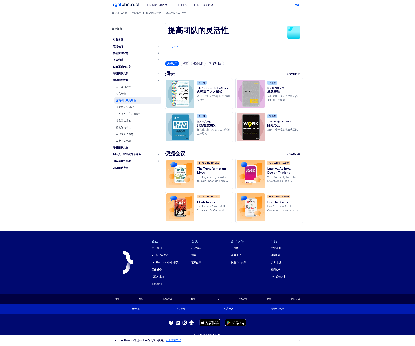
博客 (193, 255)
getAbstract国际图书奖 (165, 262)
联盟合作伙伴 (238, 262)
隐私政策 (135, 308)
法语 (269, 298)
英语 (117, 298)
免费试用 (276, 248)
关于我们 (157, 248)
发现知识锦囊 (119, 13)
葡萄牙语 (243, 298)
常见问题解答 (159, 276)
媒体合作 (236, 255)
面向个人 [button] (182, 4)
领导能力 (136, 13)
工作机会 (157, 269)
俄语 (193, 298)
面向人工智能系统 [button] (203, 4)
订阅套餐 (276, 255)
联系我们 (157, 283)
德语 (141, 298)
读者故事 (196, 262)
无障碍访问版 (277, 308)
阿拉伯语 (295, 298)
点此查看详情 (173, 340)
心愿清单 (196, 248)
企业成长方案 (278, 276)
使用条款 (181, 308)
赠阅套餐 (276, 269)
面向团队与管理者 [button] (157, 4)
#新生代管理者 (160, 255)
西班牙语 (167, 298)
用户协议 (228, 308)
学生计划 (276, 262)
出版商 (234, 248)
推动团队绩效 (153, 13)
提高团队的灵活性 (176, 13)
